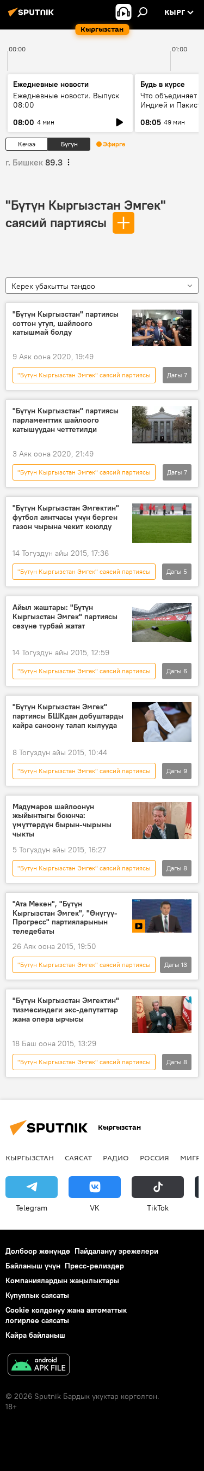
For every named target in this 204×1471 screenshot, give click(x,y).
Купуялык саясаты (37, 1295)
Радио (116, 1157)
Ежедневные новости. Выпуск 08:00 (66, 100)
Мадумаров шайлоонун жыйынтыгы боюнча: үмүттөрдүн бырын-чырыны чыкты (62, 820)
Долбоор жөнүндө (37, 1251)
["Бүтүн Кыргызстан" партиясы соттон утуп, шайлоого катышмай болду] (161, 328)
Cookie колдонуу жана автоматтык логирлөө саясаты (66, 1315)
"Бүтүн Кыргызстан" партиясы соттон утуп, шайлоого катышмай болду (66, 323)
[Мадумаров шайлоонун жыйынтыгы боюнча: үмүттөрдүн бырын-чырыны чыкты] (161, 820)
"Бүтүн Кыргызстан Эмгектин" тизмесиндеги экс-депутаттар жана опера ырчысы (66, 1010)
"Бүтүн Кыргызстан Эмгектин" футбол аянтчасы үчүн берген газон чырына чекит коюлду (66, 517)
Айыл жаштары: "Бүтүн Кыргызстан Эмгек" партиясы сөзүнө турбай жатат (65, 617)
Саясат (78, 1157)
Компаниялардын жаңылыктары (62, 1280)
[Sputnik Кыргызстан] (32, 16)
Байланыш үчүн (32, 1266)
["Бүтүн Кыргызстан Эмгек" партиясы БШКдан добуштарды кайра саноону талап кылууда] (161, 722)
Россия (154, 1157)
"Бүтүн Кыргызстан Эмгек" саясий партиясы (84, 375)
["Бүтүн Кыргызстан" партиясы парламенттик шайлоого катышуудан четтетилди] (161, 424)
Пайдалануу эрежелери (116, 1251)
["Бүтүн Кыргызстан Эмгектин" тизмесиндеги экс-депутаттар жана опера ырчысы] (161, 1014)
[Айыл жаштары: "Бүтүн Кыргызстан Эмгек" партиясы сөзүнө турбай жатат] (161, 622)
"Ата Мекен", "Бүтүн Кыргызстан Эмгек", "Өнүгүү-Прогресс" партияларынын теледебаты (65, 917)
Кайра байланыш (35, 1335)
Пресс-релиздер (94, 1266)
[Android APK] (39, 1366)
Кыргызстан (29, 1157)
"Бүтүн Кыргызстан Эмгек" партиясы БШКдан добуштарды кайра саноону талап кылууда (68, 716)
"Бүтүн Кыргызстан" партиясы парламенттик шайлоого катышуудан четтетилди (66, 420)
